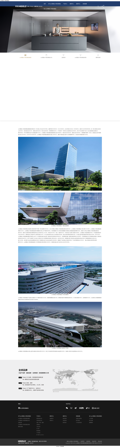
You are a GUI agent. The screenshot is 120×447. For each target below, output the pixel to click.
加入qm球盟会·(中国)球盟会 (50, 8)
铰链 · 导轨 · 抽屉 (40, 422)
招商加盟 (85, 3)
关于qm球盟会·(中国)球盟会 (54, 3)
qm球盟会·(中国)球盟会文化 (24, 420)
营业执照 (100, 441)
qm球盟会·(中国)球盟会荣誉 (24, 424)
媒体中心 (72, 3)
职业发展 (91, 420)
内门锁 (37, 428)
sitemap (57, 446)
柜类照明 (38, 430)
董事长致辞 (20, 426)
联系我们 (65, 422)
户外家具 (38, 432)
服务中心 (78, 3)
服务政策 (65, 418)
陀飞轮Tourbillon (40, 434)
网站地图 (62, 446)
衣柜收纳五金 (39, 420)
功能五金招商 (79, 418)
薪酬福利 (91, 422)
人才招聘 (91, 418)
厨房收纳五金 (39, 418)
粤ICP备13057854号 (97, 443)
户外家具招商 (79, 422)
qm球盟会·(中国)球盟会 (4, 0)
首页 (45, 3)
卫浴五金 (38, 426)
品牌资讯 (51, 418)
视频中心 (51, 420)
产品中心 (65, 3)
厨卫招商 (78, 420)
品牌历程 (20, 422)
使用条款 (88, 441)
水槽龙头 (38, 424)
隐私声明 (94, 441)
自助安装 (65, 420)
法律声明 (82, 441)
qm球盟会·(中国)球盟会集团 (24, 418)
